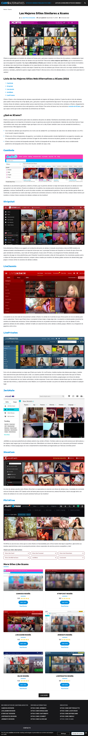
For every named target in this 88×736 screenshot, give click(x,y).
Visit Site (23, 602)
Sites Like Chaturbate (66, 553)
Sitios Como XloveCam (39, 719)
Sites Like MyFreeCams (11, 557)
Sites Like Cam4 (9, 553)
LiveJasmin (63, 557)
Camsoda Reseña (23, 594)
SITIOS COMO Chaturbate (39, 713)
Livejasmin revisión (8, 711)
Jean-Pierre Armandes (28, 17)
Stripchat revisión (8, 713)
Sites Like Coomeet (37, 553)
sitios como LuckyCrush (69, 711)
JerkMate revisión (7, 719)
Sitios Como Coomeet (38, 716)
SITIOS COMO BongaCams (39, 711)
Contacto (27, 728)
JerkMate (35, 557)
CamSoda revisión (7, 708)
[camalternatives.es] (12, 3)
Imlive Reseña (23, 676)
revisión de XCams (75, 106)
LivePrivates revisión (8, 716)
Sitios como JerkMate (38, 708)
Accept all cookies (77, 733)
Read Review (23, 606)
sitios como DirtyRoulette (70, 708)
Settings (63, 733)
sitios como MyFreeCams (69, 713)
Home (5, 9)
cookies (11, 732)
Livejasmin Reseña (23, 635)
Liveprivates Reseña (64, 676)
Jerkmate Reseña (64, 635)
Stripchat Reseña (65, 594)
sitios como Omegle (67, 716)
